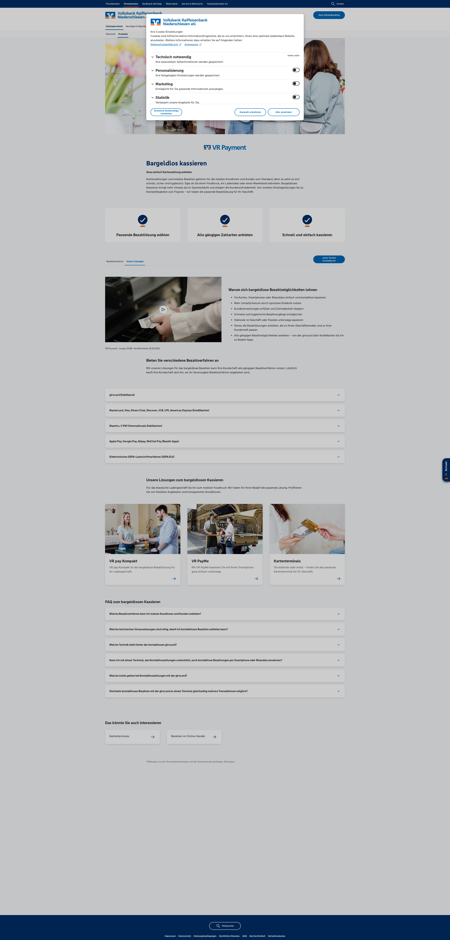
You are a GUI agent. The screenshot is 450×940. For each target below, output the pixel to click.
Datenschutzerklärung (164, 44)
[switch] (296, 70)
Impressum (191, 44)
